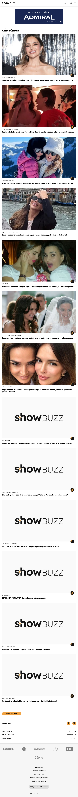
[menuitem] (71, 3)
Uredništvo (39, 767)
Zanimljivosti (8, 735)
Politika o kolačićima (39, 781)
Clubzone (72, 738)
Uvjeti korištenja (39, 774)
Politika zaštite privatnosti (39, 778)
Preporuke (71, 735)
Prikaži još (11, 713)
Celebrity (72, 731)
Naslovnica (7, 731)
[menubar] (71, 3)
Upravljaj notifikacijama (40, 787)
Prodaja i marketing (39, 771)
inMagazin (6, 738)
